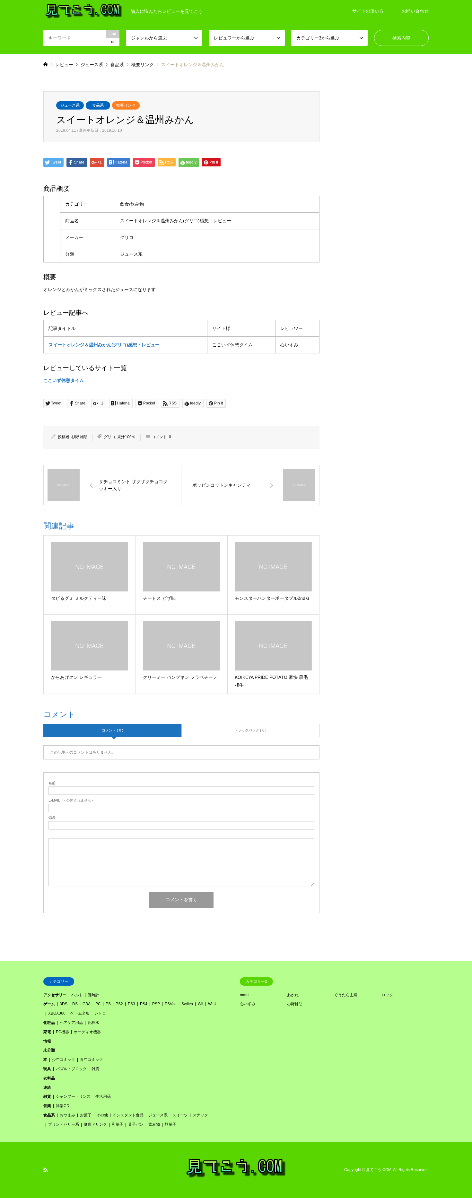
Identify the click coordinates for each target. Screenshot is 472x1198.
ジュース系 (70, 105)
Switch (187, 1004)
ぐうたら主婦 (345, 995)
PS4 (143, 1004)
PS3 (131, 1004)
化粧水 (93, 1022)
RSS (45, 1169)
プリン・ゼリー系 (63, 1124)
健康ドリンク (95, 1124)
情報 (47, 1041)
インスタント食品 (128, 1115)
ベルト (77, 995)
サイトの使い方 (368, 10)
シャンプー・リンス (73, 1096)
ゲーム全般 (80, 1013)
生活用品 (103, 1096)
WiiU (212, 1004)
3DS (63, 1004)
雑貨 (95, 1069)
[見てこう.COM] (236, 1177)
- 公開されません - (70, 800)
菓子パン (136, 1124)
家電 (47, 1032)
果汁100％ (126, 437)
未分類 (49, 1050)
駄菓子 (170, 1124)
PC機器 (62, 1032)
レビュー (64, 64)
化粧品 (49, 1022)
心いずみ (247, 1004)
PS (108, 1004)
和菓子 (117, 1124)
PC (98, 1004)
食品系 (98, 105)
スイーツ (180, 1115)
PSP (156, 1004)
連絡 (47, 1087)
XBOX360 (57, 1013)
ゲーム (49, 1004)
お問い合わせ (415, 10)
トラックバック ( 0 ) (250, 730)
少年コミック (63, 1059)
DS (75, 1004)
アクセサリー (54, 995)
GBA (87, 1004)
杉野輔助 (294, 1004)
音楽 (47, 1106)
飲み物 (154, 1124)
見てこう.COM (378, 1169)
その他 (102, 1115)
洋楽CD (62, 1106)
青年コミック (91, 1059)
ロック (387, 995)
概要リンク (125, 105)
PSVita (171, 1004)
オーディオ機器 (87, 1032)
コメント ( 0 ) (112, 730)
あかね (293, 995)
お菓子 (86, 1115)
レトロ (100, 1013)
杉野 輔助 (79, 437)
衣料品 (49, 1078)
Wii (200, 1004)
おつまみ (67, 1115)
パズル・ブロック (71, 1069)
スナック (200, 1115)
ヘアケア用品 (71, 1022)
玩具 (47, 1069)
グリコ (109, 437)
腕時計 (93, 995)
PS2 (119, 1004)
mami (244, 995)
